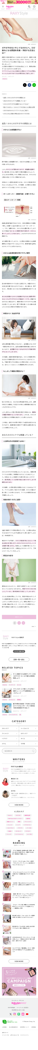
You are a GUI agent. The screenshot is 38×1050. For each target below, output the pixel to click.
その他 (23, 744)
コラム (4, 744)
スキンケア (5, 728)
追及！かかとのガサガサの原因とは (14, 98)
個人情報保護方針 (13, 1027)
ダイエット (12, 699)
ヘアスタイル (27, 825)
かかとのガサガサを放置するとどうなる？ (16, 104)
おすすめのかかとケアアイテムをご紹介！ (16, 110)
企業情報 (4, 1027)
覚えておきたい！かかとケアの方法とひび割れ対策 (19, 107)
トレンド (10, 825)
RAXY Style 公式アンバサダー (15, 818)
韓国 (19, 821)
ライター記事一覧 (19, 651)
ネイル (23, 738)
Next (33, 626)
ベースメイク (25, 728)
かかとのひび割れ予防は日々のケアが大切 (16, 114)
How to (5, 79)
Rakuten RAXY (10, 8)
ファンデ (9, 834)
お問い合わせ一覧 (14, 1035)
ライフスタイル (13, 714)
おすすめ (18, 815)
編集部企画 (27, 815)
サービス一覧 (5, 1035)
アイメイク (5, 733)
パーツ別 (29, 828)
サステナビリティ (24, 1035)
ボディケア (11, 76)
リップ (18, 825)
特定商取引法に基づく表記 (18, 1010)
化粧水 (9, 831)
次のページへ (19, 617)
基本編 (28, 818)
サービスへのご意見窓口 (22, 1007)
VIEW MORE (19, 805)
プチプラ (20, 828)
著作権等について (24, 1027)
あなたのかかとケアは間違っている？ (15, 101)
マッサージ (12, 685)
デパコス (28, 831)
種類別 (19, 699)
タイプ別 (29, 834)
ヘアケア (4, 738)
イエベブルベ (10, 828)
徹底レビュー (10, 821)
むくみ (19, 685)
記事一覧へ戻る (19, 659)
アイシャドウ (28, 821)
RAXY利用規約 (11, 1007)
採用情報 (33, 1027)
